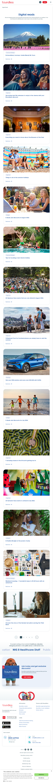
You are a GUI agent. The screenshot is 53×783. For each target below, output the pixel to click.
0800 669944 (13, 738)
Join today (27, 677)
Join (45, 2)
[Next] (36, 637)
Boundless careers (23, 706)
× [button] (51, 771)
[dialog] (26, 776)
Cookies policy (26, 758)
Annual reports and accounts (26, 752)
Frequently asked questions (25, 708)
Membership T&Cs (26, 763)
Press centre (22, 714)
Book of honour (22, 726)
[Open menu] (50, 2)
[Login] (40, 2)
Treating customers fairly (26, 769)
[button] (18, 781)
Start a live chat (36, 742)
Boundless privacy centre (26, 755)
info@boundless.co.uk (38, 737)
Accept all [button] (41, 774)
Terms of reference (26, 766)
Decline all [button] (41, 778)
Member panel (22, 712)
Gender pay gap (26, 761)
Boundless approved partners (43, 706)
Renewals (21, 710)
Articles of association (24, 722)
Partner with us (39, 710)
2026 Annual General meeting (26, 720)
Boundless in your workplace (42, 708)
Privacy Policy (10, 779)
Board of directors (23, 724)
